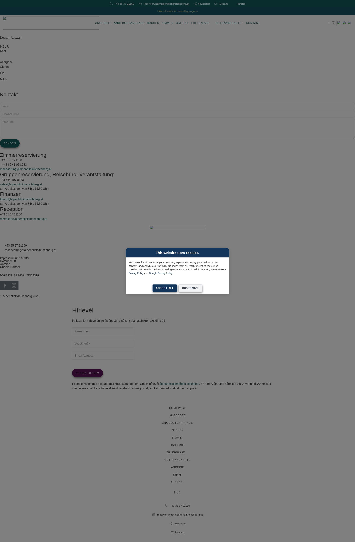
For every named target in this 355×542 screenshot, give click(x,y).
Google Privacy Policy (160, 273)
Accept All (165, 288)
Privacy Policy (136, 273)
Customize (190, 288)
